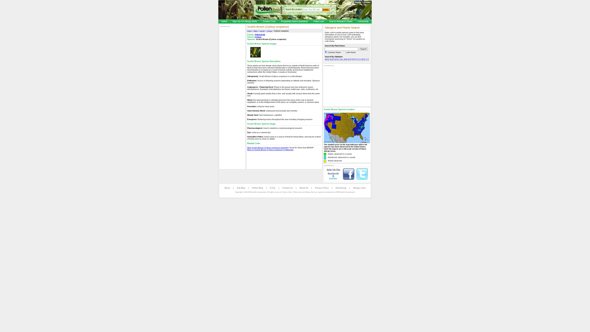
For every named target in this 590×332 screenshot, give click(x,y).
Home (249, 31)
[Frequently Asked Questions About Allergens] (295, 21)
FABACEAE (260, 35)
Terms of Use (287, 192)
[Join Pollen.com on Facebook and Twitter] (347, 181)
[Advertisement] (232, 73)
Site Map (241, 188)
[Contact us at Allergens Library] (269, 21)
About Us (303, 188)
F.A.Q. (273, 188)
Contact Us (287, 188)
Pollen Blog (257, 188)
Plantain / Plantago (363, 2)
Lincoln (262, 31)
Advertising (340, 188)
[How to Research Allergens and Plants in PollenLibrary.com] (341, 21)
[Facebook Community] (363, 21)
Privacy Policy (322, 188)
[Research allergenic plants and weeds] (224, 21)
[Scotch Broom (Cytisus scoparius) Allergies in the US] (347, 142)
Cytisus (269, 31)
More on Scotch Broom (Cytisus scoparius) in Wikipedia (270, 150)
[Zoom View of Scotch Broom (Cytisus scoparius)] (255, 57)
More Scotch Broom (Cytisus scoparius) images (267, 148)
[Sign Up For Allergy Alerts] (245, 21)
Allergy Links (359, 188)
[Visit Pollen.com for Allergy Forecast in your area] (319, 21)
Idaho (256, 31)
